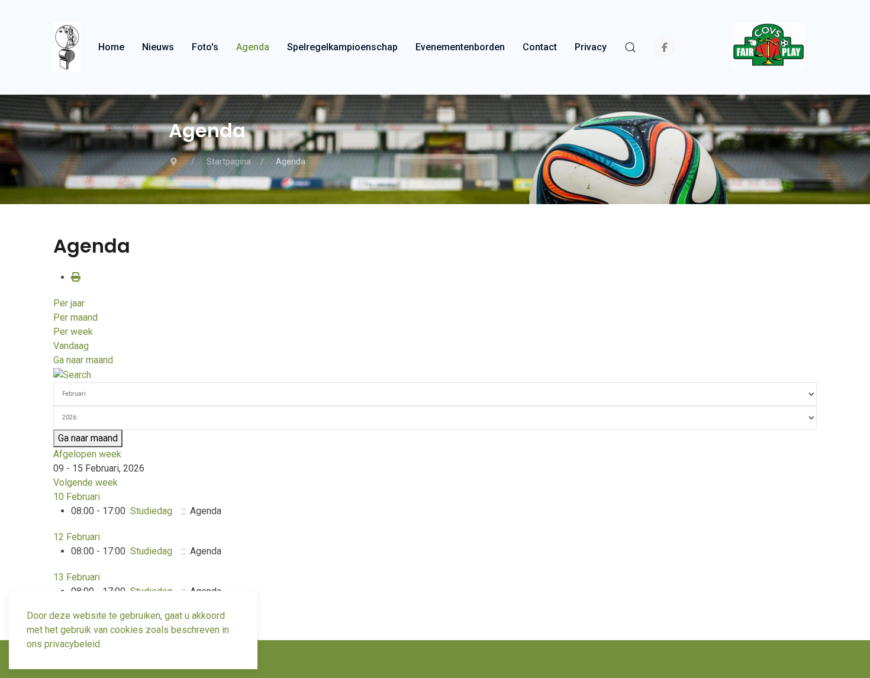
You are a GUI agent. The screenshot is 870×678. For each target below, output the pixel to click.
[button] (630, 47)
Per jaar (69, 303)
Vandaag (71, 345)
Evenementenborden (460, 47)
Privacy (591, 47)
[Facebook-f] (664, 47)
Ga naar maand (83, 360)
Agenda (252, 47)
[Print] (75, 277)
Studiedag (151, 510)
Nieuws (158, 47)
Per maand (75, 317)
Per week (73, 331)
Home (111, 47)
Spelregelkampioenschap (342, 47)
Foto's (205, 47)
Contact (540, 47)
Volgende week (85, 482)
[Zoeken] (72, 374)
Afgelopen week (87, 454)
